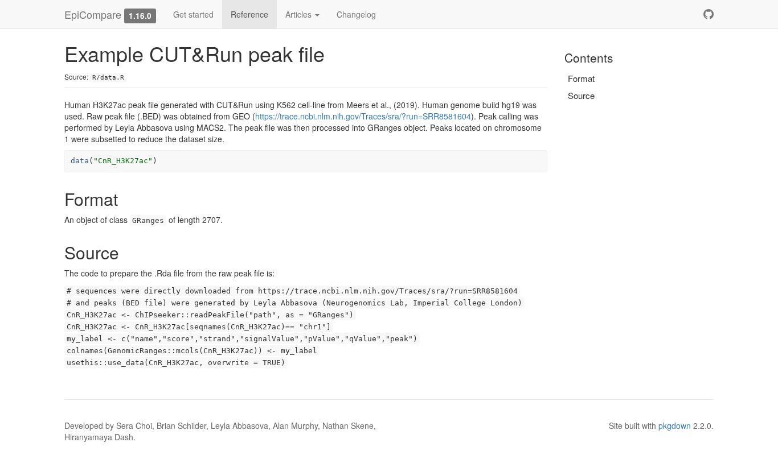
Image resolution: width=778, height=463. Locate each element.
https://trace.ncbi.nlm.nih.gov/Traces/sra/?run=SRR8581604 (363, 116)
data (80, 160)
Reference (249, 14)
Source (581, 95)
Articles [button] (299, 14)
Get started (193, 14)
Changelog (356, 14)
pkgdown (674, 425)
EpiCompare (92, 14)
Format (581, 78)
